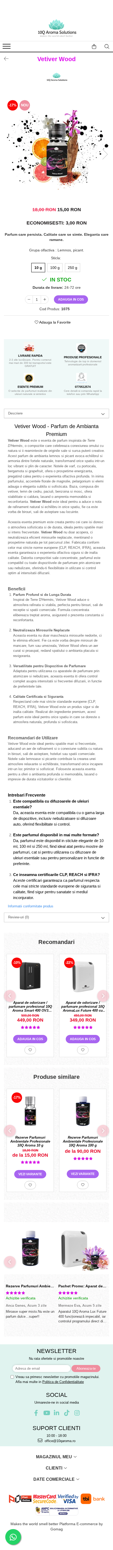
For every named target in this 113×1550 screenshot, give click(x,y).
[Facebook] (36, 1413)
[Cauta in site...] (107, 46)
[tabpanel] (56, 149)
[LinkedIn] (56, 1413)
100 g (55, 268)
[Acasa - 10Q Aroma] (56, 28)
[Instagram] (77, 1413)
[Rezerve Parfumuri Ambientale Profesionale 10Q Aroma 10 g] (30, 1111)
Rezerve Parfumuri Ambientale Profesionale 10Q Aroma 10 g (30, 1141)
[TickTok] (66, 1413)
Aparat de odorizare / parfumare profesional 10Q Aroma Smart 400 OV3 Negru (30, 1006)
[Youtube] (46, 1413)
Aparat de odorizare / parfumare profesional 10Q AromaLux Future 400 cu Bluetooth (83, 1006)
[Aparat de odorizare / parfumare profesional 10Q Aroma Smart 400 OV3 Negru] (30, 976)
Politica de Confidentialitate (63, 1382)
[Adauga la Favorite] (30, 1050)
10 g (38, 268)
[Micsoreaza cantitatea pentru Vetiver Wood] (29, 299)
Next (105, 154)
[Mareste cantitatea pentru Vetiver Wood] (45, 299)
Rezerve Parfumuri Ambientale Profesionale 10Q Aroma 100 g (83, 1141)
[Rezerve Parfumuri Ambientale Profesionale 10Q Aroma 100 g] (83, 1111)
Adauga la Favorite (54, 322)
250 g (72, 268)
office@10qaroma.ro (59, 1441)
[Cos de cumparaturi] (94, 46)
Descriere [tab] (15, 413)
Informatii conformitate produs (30, 906)
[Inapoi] (4, 59)
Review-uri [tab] (18, 917)
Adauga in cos (71, 299)
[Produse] (7, 48)
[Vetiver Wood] (56, 149)
